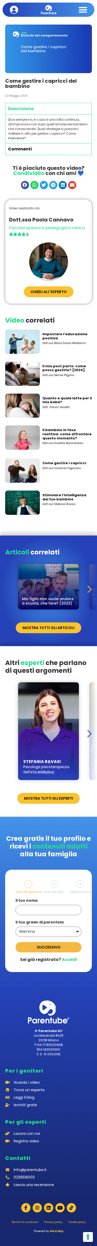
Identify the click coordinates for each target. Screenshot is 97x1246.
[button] (83, 10)
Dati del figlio (54, 891)
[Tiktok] (71, 1207)
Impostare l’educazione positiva (64, 336)
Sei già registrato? (48, 959)
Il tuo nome (27, 901)
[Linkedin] (48, 1207)
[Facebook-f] (26, 1207)
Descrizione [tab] (21, 109)
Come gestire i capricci (64, 463)
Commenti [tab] (20, 149)
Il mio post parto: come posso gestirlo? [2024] (64, 368)
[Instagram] (37, 1207)
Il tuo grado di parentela (40, 922)
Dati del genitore (28, 891)
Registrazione (80, 891)
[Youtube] (60, 1207)
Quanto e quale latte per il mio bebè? (67, 400)
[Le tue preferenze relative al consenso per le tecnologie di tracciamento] (88, 1237)
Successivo (49, 947)
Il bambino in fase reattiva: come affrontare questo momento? (67, 433)
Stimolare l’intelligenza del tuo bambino (64, 497)
